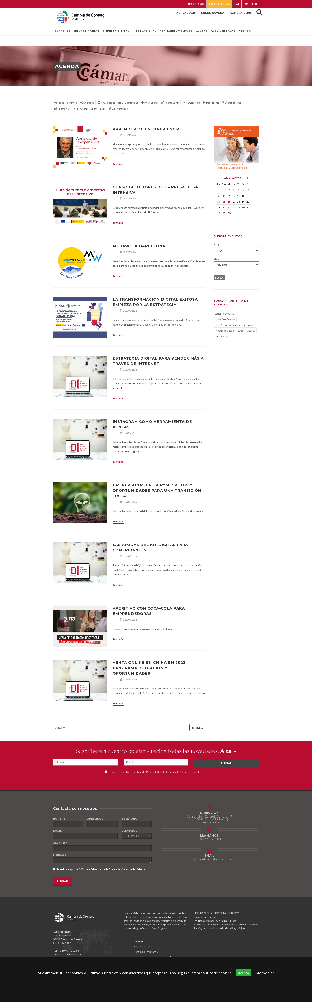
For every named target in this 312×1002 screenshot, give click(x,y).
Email (58, 830)
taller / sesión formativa (227, 325)
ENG (254, 4)
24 (233, 207)
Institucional (212, 102)
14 (218, 201)
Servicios (129, 830)
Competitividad (129, 102)
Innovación (100, 108)
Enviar (226, 763)
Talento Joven (171, 102)
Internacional (151, 102)
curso (241, 330)
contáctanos (195, 4)
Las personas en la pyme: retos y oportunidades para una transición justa (157, 490)
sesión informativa (224, 313)
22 (223, 207)
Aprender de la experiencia (146, 129)
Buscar (219, 277)
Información (265, 973)
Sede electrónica (219, 4)
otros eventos (222, 336)
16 (229, 201)
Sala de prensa (142, 946)
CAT (237, 4)
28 (218, 213)
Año (217, 244)
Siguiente (197, 727)
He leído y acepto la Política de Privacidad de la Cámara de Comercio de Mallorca (157, 771)
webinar (251, 330)
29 (223, 213)
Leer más (118, 163)
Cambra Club (192, 102)
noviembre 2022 (231, 178)
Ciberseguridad (119, 108)
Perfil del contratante (146, 951)
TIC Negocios (107, 102)
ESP (246, 4)
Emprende (88, 102)
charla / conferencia (225, 319)
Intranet (138, 941)
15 (223, 201)
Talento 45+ (63, 108)
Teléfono (129, 818)
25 (238, 207)
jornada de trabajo (225, 330)
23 (229, 207)
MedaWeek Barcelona (139, 246)
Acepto (243, 973)
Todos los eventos (67, 102)
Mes (217, 258)
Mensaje (60, 855)
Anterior (60, 727)
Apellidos (96, 818)
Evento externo (232, 102)
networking (249, 325)
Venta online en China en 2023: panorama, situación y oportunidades (150, 668)
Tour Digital (81, 108)
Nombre (60, 818)
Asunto (60, 842)
